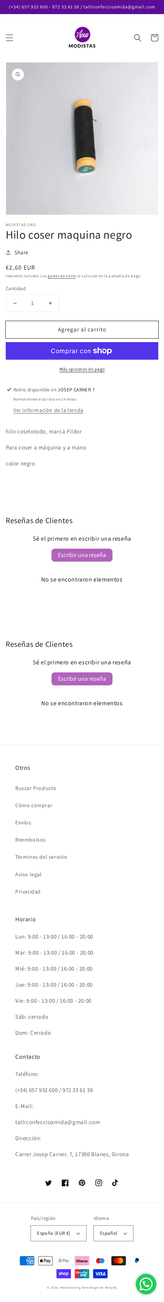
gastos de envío (62, 275)
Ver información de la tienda (48, 410)
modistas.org (70, 1287)
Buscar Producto (35, 788)
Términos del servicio (41, 856)
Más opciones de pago (82, 369)
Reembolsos (30, 839)
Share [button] (21, 252)
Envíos (23, 822)
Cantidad (16, 288)
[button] (9, 37)
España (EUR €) (54, 1233)
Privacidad (28, 891)
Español (108, 1233)
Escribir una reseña (82, 555)
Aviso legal (28, 874)
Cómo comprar (33, 805)
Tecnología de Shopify (99, 1287)
